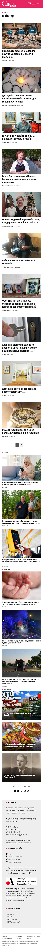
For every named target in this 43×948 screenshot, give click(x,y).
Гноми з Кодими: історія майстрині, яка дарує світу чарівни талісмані (21, 221)
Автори (27, 786)
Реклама (4, 60)
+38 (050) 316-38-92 (14, 859)
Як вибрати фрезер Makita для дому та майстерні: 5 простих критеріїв (18, 53)
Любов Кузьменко (8, 226)
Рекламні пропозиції (15, 857)
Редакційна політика (19, 937)
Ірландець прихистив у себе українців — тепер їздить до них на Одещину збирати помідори (19, 522)
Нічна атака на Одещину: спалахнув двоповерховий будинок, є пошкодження (21, 642)
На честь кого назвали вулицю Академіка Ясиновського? (19, 776)
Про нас (16, 786)
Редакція (5, 436)
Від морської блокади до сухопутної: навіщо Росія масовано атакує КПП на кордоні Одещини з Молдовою (20, 681)
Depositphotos (12, 919)
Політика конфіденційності (7, 937)
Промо (4, 354)
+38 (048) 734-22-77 (14, 832)
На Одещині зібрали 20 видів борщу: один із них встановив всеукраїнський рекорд (20, 745)
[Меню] (33, 3)
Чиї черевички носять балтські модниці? (19, 262)
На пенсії (10, 914)
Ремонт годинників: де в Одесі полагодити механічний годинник (20, 431)
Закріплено (29, 3)
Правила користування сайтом (33, 937)
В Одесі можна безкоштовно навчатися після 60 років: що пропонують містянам (20, 484)
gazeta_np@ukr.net (14, 862)
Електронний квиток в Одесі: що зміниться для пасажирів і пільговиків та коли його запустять (19, 561)
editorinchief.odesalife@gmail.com (19, 843)
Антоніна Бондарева (8, 186)
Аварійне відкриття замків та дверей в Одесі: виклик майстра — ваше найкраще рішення (20, 347)
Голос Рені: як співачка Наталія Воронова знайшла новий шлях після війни (19, 179)
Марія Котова (6, 142)
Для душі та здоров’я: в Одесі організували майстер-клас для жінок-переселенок (19, 98)
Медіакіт (11, 854)
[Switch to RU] (38, 3)
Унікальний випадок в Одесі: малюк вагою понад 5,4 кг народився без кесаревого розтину (20, 603)
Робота (9, 917)
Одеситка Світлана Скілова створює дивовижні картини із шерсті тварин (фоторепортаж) (19, 303)
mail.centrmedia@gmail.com (17, 835)
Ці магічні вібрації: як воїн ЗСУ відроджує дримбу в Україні (18, 137)
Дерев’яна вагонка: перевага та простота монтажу (19, 390)
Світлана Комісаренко (9, 105)
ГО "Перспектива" (13, 922)
